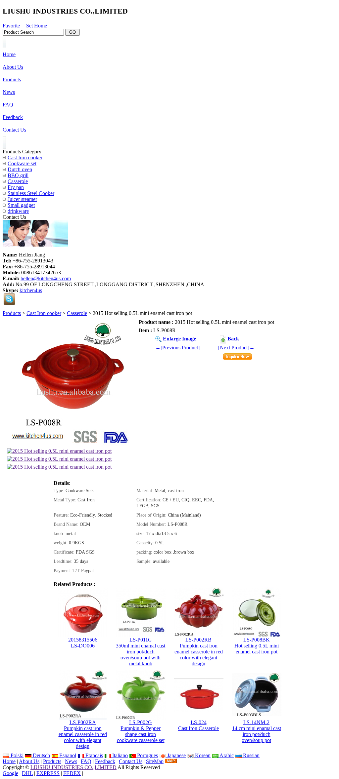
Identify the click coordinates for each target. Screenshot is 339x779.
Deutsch (40, 755)
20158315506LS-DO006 (82, 642)
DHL (27, 773)
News (71, 761)
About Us (29, 761)
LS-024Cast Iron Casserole (198, 725)
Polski (16, 755)
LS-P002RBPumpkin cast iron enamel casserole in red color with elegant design (198, 651)
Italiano (119, 755)
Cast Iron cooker (43, 313)
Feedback (105, 761)
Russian (251, 755)
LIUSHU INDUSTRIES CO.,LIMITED (73, 767)
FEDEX (72, 773)
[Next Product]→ (236, 347)
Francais (93, 755)
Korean (202, 755)
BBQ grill (18, 175)
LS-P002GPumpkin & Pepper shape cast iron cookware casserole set (141, 731)
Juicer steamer (22, 199)
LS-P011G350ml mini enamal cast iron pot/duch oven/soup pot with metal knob (140, 651)
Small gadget (21, 205)
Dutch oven (20, 169)
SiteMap (155, 761)
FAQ (86, 761)
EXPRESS (48, 773)
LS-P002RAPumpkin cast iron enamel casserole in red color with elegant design (83, 734)
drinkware (18, 211)
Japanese (176, 755)
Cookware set (22, 163)
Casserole (77, 313)
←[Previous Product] (177, 347)
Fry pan (16, 187)
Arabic (226, 755)
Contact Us (130, 761)
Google (10, 773)
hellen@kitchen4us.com (46, 278)
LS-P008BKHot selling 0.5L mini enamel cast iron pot (256, 645)
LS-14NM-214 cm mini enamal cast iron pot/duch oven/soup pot (256, 731)
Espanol (67, 755)
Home (9, 761)
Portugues (147, 755)
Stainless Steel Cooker (31, 193)
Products (12, 313)
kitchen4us (31, 290)
